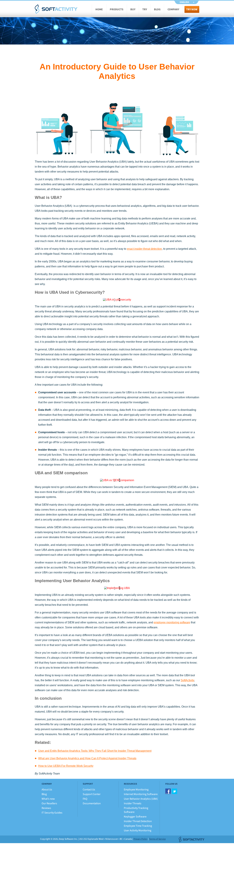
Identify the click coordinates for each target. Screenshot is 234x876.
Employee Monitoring (136, 789)
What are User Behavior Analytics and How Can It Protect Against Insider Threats (87, 758)
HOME (99, 9)
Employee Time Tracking (138, 826)
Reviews (46, 808)
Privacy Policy (140, 839)
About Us (47, 789)
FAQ (85, 799)
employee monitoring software (172, 622)
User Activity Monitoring (137, 830)
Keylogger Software (135, 816)
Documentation (92, 803)
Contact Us (89, 789)
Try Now (191, 9)
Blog (157, 9)
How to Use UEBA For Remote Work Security (65, 765)
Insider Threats (132, 803)
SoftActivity (56, 9)
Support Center (92, 794)
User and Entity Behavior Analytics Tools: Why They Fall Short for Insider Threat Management (94, 750)
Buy (132, 9)
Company (173, 9)
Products (116, 9)
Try (144, 9)
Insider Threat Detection (138, 821)
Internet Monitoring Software (141, 794)
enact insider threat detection (144, 248)
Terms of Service (157, 839)
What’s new (48, 799)
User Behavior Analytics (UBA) (141, 799)
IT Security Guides (52, 813)
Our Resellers (49, 803)
